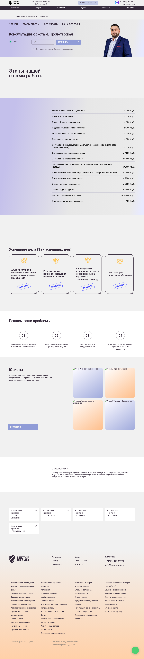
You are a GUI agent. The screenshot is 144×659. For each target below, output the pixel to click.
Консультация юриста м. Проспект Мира (49, 512)
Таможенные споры (19, 626)
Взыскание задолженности (116, 590)
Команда (61, 8)
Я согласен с (54, 49)
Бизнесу (55, 561)
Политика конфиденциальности (65, 642)
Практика (106, 8)
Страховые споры (48, 601)
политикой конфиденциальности (59, 49)
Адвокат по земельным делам (23, 601)
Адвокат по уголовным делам (53, 633)
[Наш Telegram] (112, 3)
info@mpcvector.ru (114, 565)
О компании (14, 8)
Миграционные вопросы (20, 622)
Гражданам (56, 557)
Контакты (131, 8)
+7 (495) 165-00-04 (127, 1)
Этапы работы (30, 24)
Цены (83, 8)
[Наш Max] (117, 3)
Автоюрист (45, 590)
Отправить (63, 42)
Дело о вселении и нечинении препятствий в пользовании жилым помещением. (23, 273)
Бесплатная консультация (88, 3)
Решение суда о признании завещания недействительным (54, 274)
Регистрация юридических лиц (87, 608)
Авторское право (48, 622)
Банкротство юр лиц (113, 611)
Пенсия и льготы (17, 619)
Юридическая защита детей (22, 593)
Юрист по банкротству (20, 629)
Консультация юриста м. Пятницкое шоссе (18, 528)
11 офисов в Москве (42, 3)
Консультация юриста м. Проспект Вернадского (16, 514)
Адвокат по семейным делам (23, 583)
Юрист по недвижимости (21, 597)
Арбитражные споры (83, 583)
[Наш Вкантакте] (107, 570)
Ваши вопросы (71, 24)
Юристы (78, 557)
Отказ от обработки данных (63, 645)
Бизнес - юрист (81, 597)
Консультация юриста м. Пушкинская (112, 512)
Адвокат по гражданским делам (54, 604)
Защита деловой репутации (116, 597)
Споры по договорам (83, 590)
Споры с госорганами (83, 611)
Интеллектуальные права (115, 593)
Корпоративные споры (84, 586)
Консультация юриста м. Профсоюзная (81, 512)
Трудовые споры (47, 608)
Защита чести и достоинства (52, 619)
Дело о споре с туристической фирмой (120, 274)
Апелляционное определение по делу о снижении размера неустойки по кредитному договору (87, 274)
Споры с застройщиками (21, 604)
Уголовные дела (111, 608)
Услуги (38, 8)
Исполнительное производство (23, 608)
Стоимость (50, 24)
